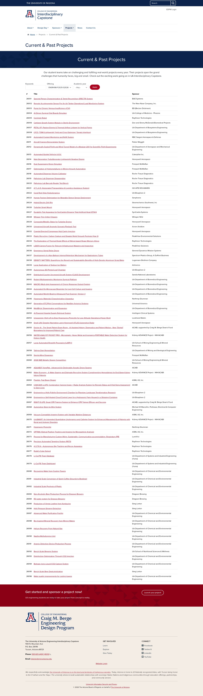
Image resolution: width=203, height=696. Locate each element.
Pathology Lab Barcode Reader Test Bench (51, 183)
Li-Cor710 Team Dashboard (44, 463)
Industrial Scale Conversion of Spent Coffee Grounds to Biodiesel (60, 479)
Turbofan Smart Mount (43, 207)
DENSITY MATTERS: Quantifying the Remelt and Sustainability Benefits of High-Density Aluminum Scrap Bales (79, 260)
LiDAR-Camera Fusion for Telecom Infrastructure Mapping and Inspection (63, 246)
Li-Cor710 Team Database (44, 456)
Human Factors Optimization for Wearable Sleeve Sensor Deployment (62, 198)
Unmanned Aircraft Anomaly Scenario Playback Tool (55, 226)
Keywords (29, 84)
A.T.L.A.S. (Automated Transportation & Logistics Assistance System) (61, 188)
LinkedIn (147, 653)
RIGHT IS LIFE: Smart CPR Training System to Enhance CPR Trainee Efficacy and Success (70, 402)
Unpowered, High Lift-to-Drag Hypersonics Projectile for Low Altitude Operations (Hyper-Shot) (72, 318)
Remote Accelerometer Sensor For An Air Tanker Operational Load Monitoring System (69, 103)
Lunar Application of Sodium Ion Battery (50, 265)
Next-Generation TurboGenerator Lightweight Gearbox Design (59, 159)
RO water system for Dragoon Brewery (49, 499)
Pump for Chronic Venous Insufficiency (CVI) (52, 108)
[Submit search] (173, 3)
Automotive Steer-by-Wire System (47, 407)
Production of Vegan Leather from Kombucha (52, 504)
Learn (105, 646)
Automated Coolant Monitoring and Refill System (54, 137)
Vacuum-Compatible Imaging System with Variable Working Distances (62, 415)
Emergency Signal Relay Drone (46, 251)
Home (32, 34)
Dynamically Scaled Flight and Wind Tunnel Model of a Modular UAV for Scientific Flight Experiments (75, 147)
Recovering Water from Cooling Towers (50, 471)
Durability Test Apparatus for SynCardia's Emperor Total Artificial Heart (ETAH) (65, 212)
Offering (50, 84)
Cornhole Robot (40, 118)
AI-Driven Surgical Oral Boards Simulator (50, 113)
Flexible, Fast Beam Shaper (45, 380)
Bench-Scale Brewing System (46, 551)
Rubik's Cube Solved (42, 451)
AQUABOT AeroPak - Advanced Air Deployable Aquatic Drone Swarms (63, 368)
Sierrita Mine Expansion (43, 355)
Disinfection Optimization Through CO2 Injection (54, 556)
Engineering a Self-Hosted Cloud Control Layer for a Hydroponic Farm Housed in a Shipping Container (75, 397)
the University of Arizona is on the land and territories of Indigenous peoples (80, 672)
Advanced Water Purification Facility (48, 513)
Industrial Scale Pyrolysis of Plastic (48, 486)
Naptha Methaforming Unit (44, 536)
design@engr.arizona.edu (41, 659)
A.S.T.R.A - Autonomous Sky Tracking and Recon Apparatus (58, 446)
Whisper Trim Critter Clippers (45, 217)
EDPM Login (171, 9)
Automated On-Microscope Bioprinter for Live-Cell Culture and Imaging (63, 289)
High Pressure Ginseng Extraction (47, 508)
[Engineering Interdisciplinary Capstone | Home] (49, 15)
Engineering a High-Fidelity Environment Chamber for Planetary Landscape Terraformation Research (75, 392)
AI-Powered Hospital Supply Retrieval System (52, 313)
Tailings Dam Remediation (44, 350)
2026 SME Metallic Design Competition (50, 360)
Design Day (42, 28)
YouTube (147, 657)
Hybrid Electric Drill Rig (43, 202)
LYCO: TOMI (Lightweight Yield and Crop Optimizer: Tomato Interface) (62, 132)
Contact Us (91, 28)
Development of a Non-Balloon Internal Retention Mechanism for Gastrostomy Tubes (68, 255)
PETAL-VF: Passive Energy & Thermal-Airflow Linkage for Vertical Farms (63, 127)
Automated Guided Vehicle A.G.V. (48, 154)
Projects (68, 28)
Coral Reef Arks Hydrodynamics (47, 193)
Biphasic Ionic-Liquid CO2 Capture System (51, 564)
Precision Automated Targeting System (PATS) (52, 441)
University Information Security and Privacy (101, 684)
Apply (94, 87)
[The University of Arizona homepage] (41, 3)
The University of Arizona (120, 687)
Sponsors (56, 28)
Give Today (107, 653)
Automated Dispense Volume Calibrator (50, 174)
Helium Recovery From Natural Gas (48, 528)
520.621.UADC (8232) (40, 654)
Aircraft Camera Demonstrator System (49, 142)
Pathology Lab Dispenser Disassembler (49, 178)
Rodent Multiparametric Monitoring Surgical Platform (55, 279)
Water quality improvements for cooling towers (53, 576)
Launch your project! (152, 592)
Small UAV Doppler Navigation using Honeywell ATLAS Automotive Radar (64, 323)
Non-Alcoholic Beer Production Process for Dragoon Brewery (59, 494)
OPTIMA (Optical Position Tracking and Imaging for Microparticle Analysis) (64, 432)
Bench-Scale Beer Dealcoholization (48, 571)
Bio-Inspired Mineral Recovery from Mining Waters (54, 521)
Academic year (80, 84)
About (29, 28)
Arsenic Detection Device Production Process (52, 544)
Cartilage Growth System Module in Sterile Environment (56, 123)
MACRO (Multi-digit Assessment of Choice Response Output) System (62, 284)
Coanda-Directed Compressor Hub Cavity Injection (54, 231)
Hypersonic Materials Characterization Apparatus (54, 299)
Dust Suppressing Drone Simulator (48, 164)
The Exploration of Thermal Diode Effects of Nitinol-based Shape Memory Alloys (66, 241)
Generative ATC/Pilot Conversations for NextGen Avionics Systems (61, 303)
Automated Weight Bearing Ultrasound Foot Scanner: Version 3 (59, 294)
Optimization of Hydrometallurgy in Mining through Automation (60, 169)
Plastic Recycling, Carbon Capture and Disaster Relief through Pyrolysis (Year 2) (66, 236)
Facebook (148, 646)
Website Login (101, 663)
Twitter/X (148, 649)
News (80, 28)
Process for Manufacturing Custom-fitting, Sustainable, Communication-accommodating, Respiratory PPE (76, 437)
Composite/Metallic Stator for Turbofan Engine (53, 222)
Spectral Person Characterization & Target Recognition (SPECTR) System (63, 99)
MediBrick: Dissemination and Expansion (50, 308)
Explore (106, 649)
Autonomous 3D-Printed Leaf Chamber (50, 270)
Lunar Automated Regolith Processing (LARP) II (53, 343)
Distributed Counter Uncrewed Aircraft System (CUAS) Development (62, 275)
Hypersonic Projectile (42, 427)
